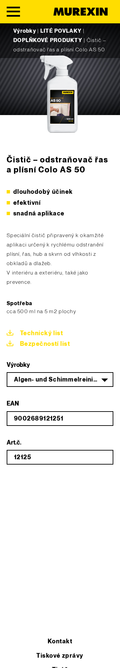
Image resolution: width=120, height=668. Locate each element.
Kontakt (60, 641)
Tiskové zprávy (59, 656)
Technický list (41, 333)
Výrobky (24, 31)
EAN (13, 404)
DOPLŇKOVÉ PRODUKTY (47, 40)
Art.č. (14, 443)
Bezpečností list (45, 344)
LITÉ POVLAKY (61, 31)
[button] (12, 656)
